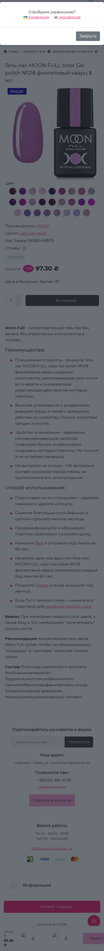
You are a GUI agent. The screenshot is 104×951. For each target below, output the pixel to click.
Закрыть (88, 36)
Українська (38, 17)
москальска (69, 17)
